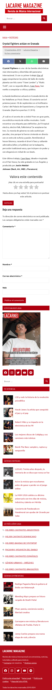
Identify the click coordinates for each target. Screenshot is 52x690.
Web (5, 287)
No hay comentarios (12, 53)
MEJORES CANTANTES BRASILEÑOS (22, 569)
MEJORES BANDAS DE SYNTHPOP (21, 543)
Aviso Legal (26, 678)
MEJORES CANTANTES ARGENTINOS (22, 530)
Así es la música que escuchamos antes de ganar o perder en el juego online (31, 485)
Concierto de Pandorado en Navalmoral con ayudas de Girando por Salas (32, 512)
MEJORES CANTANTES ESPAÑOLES (21, 556)
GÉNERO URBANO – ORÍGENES (19, 562)
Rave (37, 86)
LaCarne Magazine (30, 50)
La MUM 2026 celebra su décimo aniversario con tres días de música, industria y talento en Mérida (31, 498)
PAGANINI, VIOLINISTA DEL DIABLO (21, 549)
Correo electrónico (12, 276)
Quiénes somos (30, 663)
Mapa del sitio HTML (19, 681)
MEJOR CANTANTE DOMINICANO (20, 536)
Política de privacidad (11, 678)
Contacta (7, 663)
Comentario (9, 226)
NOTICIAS (13, 37)
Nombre (7, 264)
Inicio (5, 37)
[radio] (15, 187)
